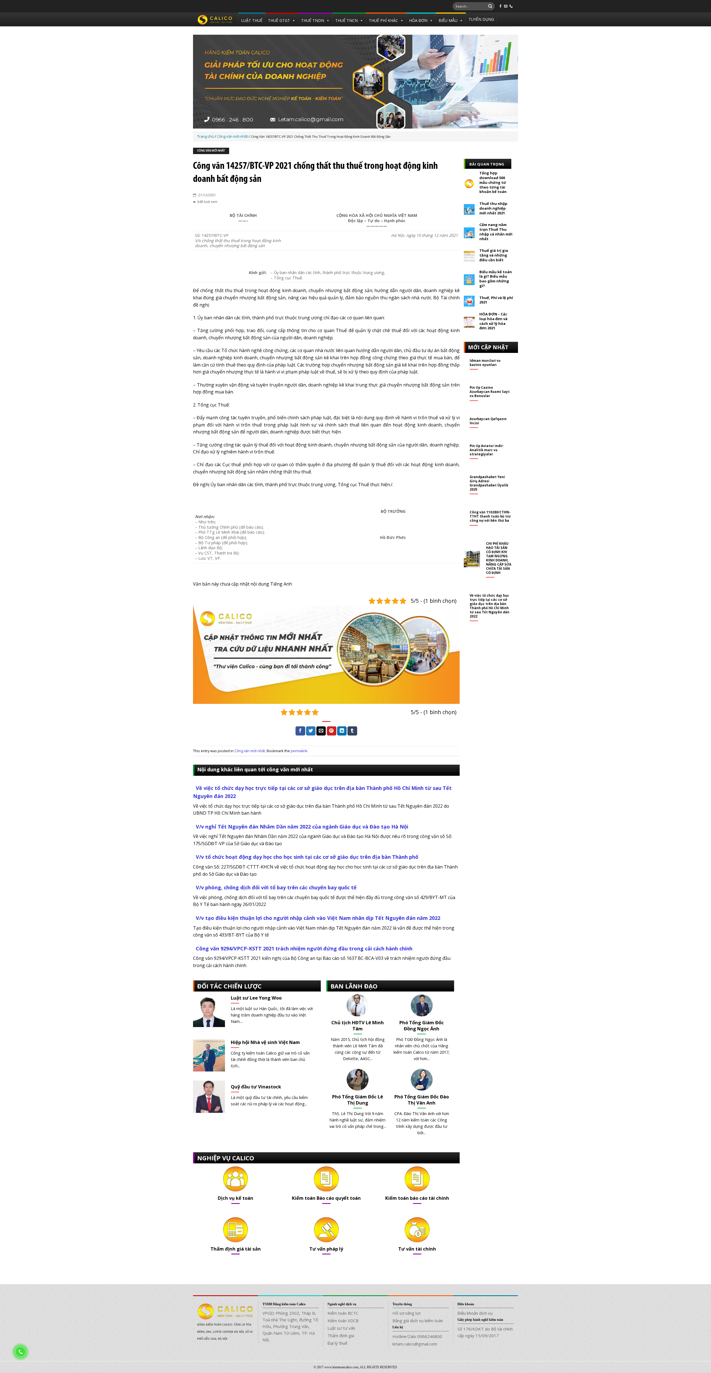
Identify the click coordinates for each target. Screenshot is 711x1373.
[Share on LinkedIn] (342, 731)
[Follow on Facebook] (500, 6)
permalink (299, 750)
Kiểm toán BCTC (342, 1313)
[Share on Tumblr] (352, 731)
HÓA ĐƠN (418, 20)
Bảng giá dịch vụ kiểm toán (417, 1320)
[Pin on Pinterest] (331, 731)
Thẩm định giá (340, 1335)
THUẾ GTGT (279, 20)
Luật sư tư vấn (341, 1328)
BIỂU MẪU (448, 20)
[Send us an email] (505, 6)
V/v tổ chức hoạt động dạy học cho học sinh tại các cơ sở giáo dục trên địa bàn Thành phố (307, 857)
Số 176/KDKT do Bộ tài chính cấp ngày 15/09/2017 (485, 1332)
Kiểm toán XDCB (343, 1320)
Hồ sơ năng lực (406, 1313)
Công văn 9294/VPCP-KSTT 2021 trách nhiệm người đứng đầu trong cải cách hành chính (304, 948)
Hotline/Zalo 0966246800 (417, 1336)
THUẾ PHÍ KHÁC (383, 20)
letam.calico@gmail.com (414, 1344)
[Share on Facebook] (300, 731)
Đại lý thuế (337, 1343)
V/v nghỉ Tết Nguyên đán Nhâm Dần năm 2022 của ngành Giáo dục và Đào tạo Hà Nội (302, 826)
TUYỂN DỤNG (481, 19)
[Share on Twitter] (311, 731)
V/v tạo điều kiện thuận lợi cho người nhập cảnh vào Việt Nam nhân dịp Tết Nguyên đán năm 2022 (318, 918)
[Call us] (511, 6)
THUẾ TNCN (346, 20)
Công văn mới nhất (211, 150)
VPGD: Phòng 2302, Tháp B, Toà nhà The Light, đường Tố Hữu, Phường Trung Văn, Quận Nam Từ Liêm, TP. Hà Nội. (290, 1326)
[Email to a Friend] (321, 731)
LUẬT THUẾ (251, 20)
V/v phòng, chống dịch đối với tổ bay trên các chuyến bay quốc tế (276, 887)
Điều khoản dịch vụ (475, 1313)
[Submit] (490, 6)
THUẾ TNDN (312, 20)
